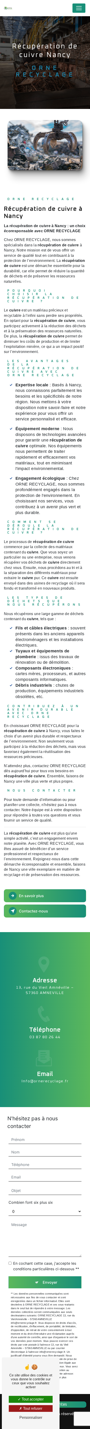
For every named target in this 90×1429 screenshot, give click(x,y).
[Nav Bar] (78, 8)
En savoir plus (31, 895)
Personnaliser (30, 1417)
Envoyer (50, 1282)
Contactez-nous (33, 911)
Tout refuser (32, 1408)
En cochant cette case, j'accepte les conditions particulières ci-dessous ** (46, 1266)
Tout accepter (32, 1399)
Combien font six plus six (31, 1202)
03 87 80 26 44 (45, 1037)
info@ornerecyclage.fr (45, 1081)
